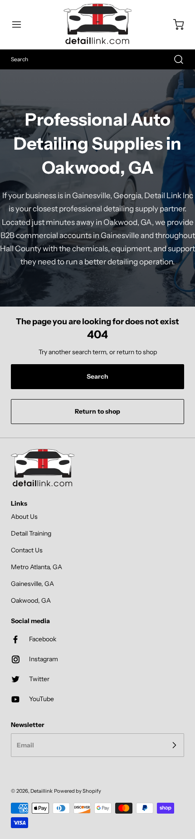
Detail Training (31, 533)
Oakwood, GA (31, 600)
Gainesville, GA (32, 584)
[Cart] (174, 24)
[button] (21, 24)
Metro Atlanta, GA (36, 567)
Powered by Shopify (77, 791)
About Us (24, 516)
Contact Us (27, 550)
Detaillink (41, 791)
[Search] (174, 59)
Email (25, 745)
